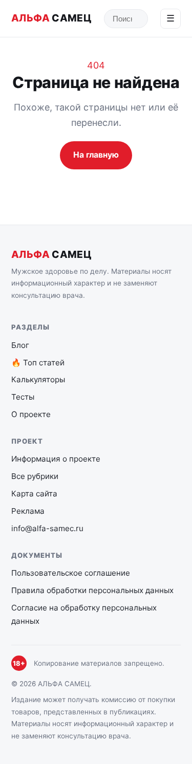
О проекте (31, 414)
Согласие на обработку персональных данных (84, 614)
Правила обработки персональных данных (92, 590)
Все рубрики (34, 476)
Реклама (28, 511)
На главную (96, 155)
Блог (20, 345)
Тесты (22, 397)
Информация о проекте (55, 459)
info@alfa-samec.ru (47, 528)
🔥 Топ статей (38, 362)
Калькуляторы (38, 379)
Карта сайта (34, 493)
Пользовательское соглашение (70, 573)
